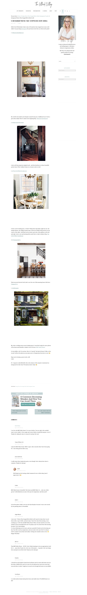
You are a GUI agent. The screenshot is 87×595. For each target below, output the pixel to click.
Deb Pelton (17, 425)
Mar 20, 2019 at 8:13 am (19, 427)
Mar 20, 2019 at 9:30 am (19, 458)
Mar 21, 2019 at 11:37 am (19, 543)
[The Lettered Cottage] (43, 8)
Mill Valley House (40, 347)
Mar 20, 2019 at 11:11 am (21, 470)
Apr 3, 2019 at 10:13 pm (19, 576)
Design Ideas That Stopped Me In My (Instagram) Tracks (25, 386)
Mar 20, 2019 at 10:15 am (19, 487)
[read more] (67, 54)
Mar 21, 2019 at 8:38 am (19, 516)
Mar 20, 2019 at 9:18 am (19, 444)
